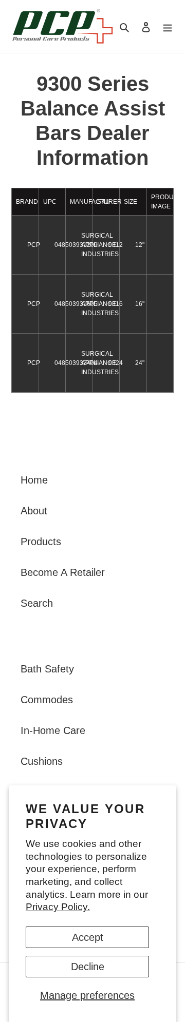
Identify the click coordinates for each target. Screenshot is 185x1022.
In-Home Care (53, 730)
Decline (87, 966)
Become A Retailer (63, 572)
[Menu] (167, 27)
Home (34, 480)
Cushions (42, 761)
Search (37, 603)
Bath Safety (47, 668)
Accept (87, 937)
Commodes (47, 699)
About (34, 510)
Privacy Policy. (58, 906)
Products (41, 541)
